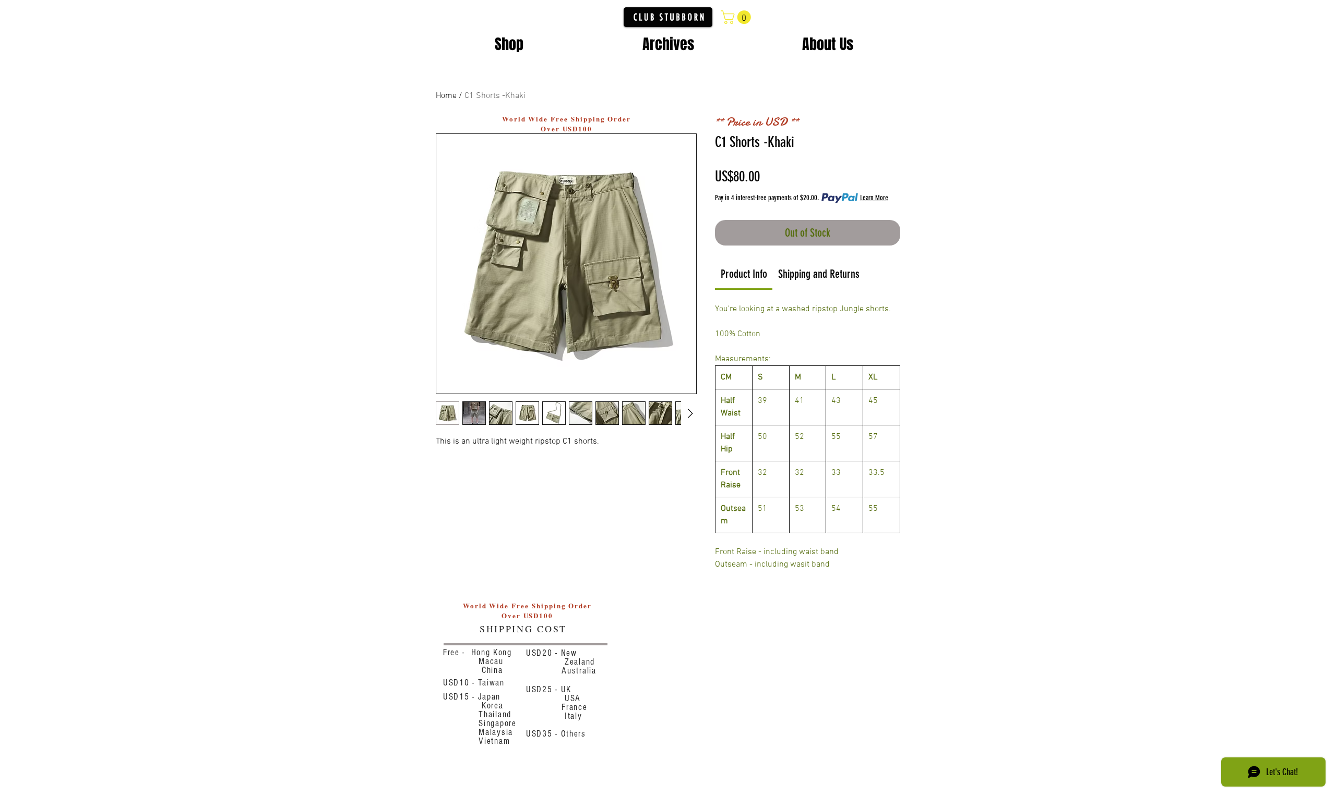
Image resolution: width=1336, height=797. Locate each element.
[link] (744, 274)
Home (446, 96)
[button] (737, 17)
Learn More (874, 197)
